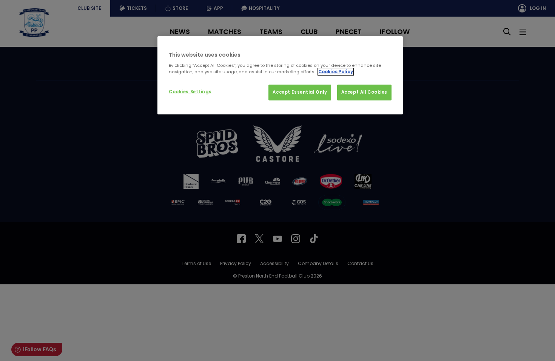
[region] (280, 75)
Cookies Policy (335, 72)
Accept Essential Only (300, 92)
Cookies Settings (190, 92)
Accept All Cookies (364, 92)
